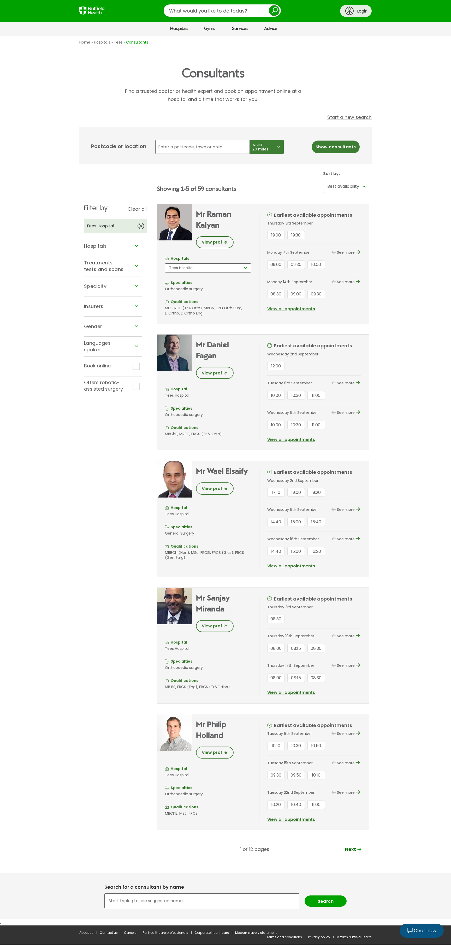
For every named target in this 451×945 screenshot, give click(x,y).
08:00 (276, 648)
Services (240, 28)
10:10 (276, 746)
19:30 (296, 235)
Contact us (109, 932)
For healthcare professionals (165, 932)
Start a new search (349, 117)
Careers (130, 932)
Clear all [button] (137, 209)
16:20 (316, 551)
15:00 (296, 522)
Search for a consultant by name (144, 887)
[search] (222, 10)
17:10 (276, 492)
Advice (270, 28)
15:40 (316, 522)
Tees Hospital (100, 226)
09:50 (295, 775)
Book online (97, 365)
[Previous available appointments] (333, 251)
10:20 (276, 805)
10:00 (316, 265)
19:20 (316, 492)
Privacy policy (319, 937)
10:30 (296, 395)
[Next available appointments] (358, 252)
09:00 (275, 265)
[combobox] (225, 900)
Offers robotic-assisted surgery (103, 385)
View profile (214, 242)
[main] (225, 480)
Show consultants (336, 147)
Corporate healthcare (211, 932)
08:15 (296, 648)
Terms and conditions (284, 937)
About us (86, 932)
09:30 (296, 265)
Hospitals (179, 28)
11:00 (316, 395)
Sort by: (331, 174)
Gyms (209, 28)
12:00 (276, 366)
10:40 (296, 805)
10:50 (316, 746)
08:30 (275, 294)
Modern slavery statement (256, 932)
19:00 (276, 235)
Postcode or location (118, 146)
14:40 (276, 522)
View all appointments (291, 309)
